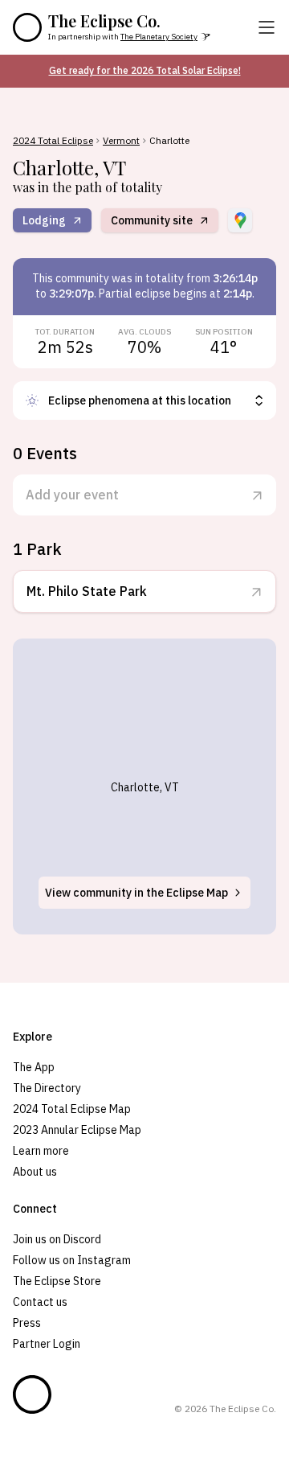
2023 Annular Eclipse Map (77, 1130)
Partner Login (46, 1343)
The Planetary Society (158, 36)
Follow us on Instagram (72, 1260)
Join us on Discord (57, 1239)
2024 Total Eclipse (53, 141)
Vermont (121, 141)
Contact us (40, 1302)
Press (27, 1323)
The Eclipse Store (57, 1281)
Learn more (41, 1150)
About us (35, 1171)
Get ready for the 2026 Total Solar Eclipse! (145, 70)
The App (34, 1067)
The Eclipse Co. (104, 21)
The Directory (47, 1088)
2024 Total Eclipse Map (72, 1109)
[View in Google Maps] (240, 220)
